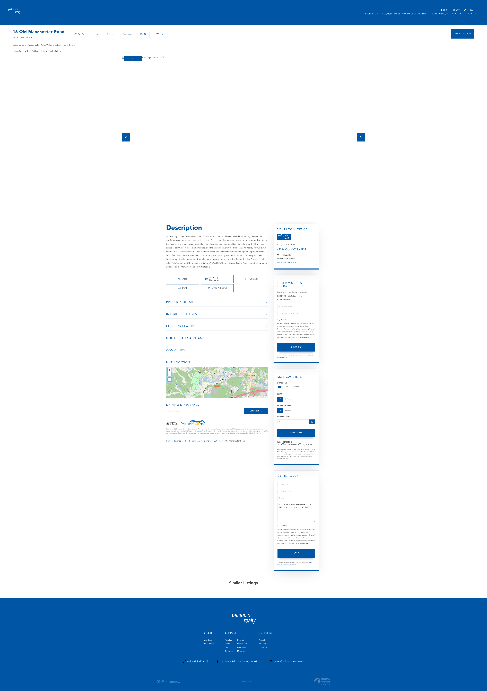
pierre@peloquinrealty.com (289, 661)
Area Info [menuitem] (228, 640)
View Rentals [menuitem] (209, 644)
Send (296, 553)
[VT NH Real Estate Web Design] (322, 681)
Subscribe (296, 347)
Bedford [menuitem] (228, 644)
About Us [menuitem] (456, 14)
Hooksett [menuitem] (241, 640)
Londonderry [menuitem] (242, 644)
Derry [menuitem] (227, 648)
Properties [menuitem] (371, 14)
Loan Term (283, 383)
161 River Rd (240, 661)
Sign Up (456, 10)
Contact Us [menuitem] (471, 14)
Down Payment (284, 406)
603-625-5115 (472, 10)
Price (279, 394)
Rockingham (194, 441)
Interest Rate (283, 417)
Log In (446, 10)
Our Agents (291, 262)
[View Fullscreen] (169, 379)
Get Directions (256, 411)
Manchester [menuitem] (242, 648)
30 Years (284, 387)
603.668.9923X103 (197, 661)
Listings (177, 441)
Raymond (207, 441)
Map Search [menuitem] (208, 640)
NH (185, 441)
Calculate (296, 433)
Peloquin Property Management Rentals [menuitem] (404, 14)
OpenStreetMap (254, 397)
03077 (217, 441)
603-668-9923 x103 (291, 249)
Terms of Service (288, 565)
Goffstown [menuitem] (229, 651)
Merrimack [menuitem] (241, 651)
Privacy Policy (304, 337)
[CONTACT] (462, 34)
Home (169, 441)
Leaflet (245, 397)
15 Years (296, 387)
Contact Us (281, 262)
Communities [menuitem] (439, 14)
